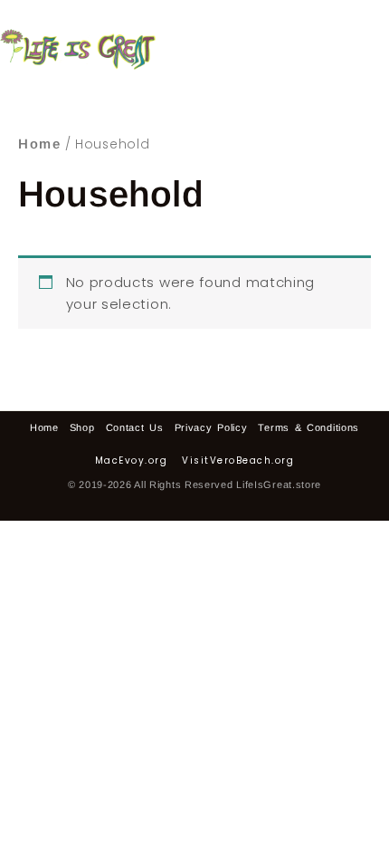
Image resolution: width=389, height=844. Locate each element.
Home (39, 143)
